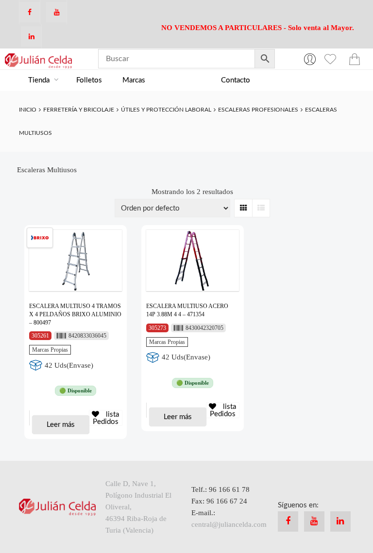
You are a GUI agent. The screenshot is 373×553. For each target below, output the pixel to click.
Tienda (39, 80)
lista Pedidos (106, 418)
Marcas (133, 80)
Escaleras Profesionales (258, 110)
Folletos (89, 80)
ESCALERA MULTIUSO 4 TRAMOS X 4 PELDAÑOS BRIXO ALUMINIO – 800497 (75, 314)
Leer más (61, 424)
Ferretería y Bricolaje (78, 110)
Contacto (235, 80)
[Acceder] (310, 58)
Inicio (27, 110)
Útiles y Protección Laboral (166, 110)
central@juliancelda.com (229, 524)
